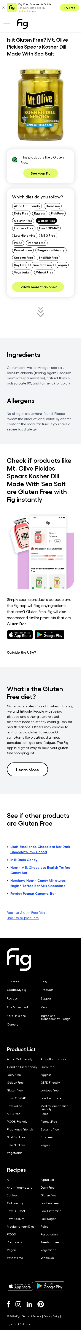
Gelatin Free (23, 220)
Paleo (18, 242)
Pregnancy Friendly (51, 250)
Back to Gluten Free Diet (26, 912)
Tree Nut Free (42, 265)
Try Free (69, 7)
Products (47, 989)
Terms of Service (31, 1316)
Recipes (12, 998)
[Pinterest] (40, 1304)
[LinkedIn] (29, 1304)
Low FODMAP (49, 228)
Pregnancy (14, 1242)
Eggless (39, 213)
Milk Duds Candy (23, 859)
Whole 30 (47, 1257)
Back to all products (23, 918)
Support (46, 998)
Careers (12, 1024)
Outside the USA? (21, 652)
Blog (44, 981)
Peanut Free (37, 242)
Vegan (62, 265)
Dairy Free (21, 213)
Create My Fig (16, 989)
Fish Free (57, 213)
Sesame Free (23, 257)
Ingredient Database (19, 1323)
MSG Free (48, 235)
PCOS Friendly (17, 1121)
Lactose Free (23, 228)
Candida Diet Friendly (22, 1066)
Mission (46, 1007)
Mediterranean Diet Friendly (54, 1107)
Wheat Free (44, 272)
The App (13, 981)
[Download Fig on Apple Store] (20, 1286)
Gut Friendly (15, 1203)
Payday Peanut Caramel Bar (33, 893)
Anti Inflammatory (53, 1059)
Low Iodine (14, 1106)
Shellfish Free (48, 257)
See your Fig (41, 173)
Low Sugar (48, 1218)
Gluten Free (46, 220)
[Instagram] (18, 1304)
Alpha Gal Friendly (27, 206)
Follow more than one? (38, 287)
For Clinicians (16, 1015)
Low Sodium (15, 1218)
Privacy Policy (51, 1316)
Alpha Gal (47, 1179)
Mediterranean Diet (20, 1226)
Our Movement (17, 1007)
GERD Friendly (50, 1082)
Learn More (27, 769)
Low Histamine (24, 235)
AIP (9, 1179)
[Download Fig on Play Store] (49, 1286)
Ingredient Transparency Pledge (55, 1017)
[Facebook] (8, 1304)
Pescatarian (23, 250)
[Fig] (22, 24)
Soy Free (20, 265)
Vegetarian (22, 272)
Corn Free (53, 206)
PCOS (11, 1234)
